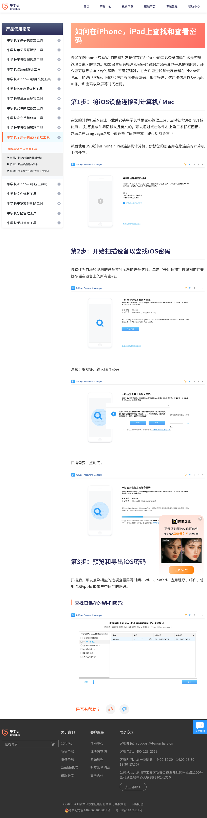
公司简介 (67, 743)
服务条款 (67, 759)
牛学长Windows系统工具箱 (27, 183)
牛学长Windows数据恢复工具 (29, 78)
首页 (86, 6)
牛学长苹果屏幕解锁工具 (25, 49)
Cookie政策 (69, 767)
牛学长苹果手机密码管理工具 (28, 137)
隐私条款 (67, 751)
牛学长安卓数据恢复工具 (25, 108)
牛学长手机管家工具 (22, 222)
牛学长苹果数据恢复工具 (25, 59)
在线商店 (149, 6)
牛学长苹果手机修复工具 (25, 40)
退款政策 (67, 775)
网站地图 (138, 804)
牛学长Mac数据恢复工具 (25, 88)
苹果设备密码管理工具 (22, 149)
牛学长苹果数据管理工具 (25, 127)
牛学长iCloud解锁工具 (23, 69)
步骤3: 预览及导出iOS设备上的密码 (29, 171)
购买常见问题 (100, 767)
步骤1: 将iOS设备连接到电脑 (26, 157)
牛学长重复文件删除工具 (25, 203)
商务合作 (97, 775)
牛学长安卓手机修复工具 (25, 117)
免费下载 (127, 6)
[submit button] (53, 744)
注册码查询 (98, 751)
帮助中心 (194, 6)
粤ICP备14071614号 (129, 810)
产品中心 (105, 6)
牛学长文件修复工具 (22, 193)
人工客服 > (133, 786)
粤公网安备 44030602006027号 (89, 810)
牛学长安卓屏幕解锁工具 (25, 98)
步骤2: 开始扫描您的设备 (24, 164)
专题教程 (172, 6)
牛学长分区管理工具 (22, 213)
